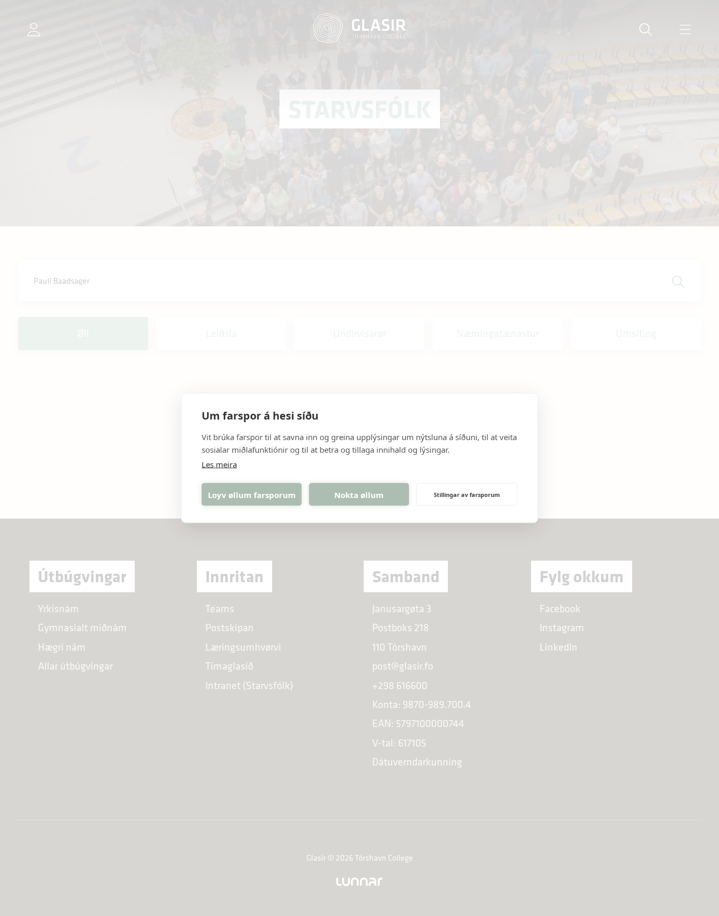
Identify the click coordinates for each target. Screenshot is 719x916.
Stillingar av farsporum (467, 494)
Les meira (219, 464)
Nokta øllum (359, 494)
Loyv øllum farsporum (252, 494)
